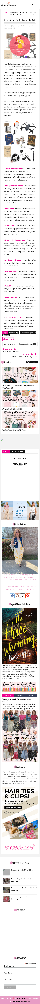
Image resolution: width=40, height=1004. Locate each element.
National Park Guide (13, 260)
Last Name (8, 980)
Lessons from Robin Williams (22, 870)
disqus (13, 452)
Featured (8, 695)
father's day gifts (26, 13)
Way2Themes (22, 998)
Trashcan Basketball (13, 168)
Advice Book (10, 226)
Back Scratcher (11, 297)
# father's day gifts (26, 333)
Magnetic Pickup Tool (14, 317)
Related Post (6, 362)
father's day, (26, 26)
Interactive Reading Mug (15, 240)
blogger (6, 452)
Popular (20, 695)
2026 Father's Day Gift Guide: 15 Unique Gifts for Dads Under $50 (18, 386)
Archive (31, 695)
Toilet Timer (10, 286)
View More (32, 362)
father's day (14, 13)
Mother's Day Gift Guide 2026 (12, 409)
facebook (20, 452)
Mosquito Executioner (14, 186)
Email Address (9, 966)
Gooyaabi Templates (21, 1001)
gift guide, (13, 28)
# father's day (13, 333)
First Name (8, 973)
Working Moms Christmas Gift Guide (14, 430)
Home (6, 13)
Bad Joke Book (11, 271)
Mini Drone (9, 208)
